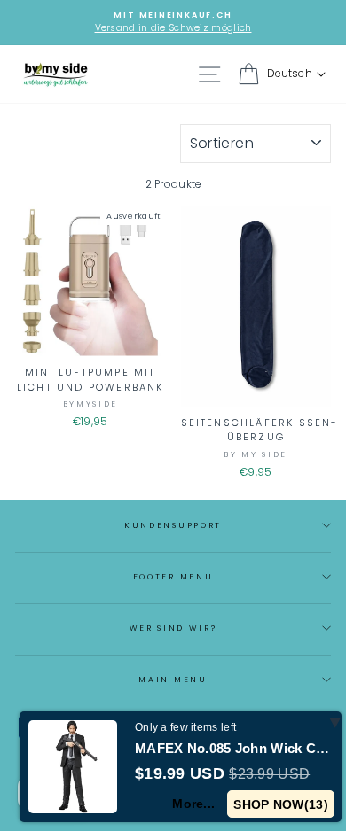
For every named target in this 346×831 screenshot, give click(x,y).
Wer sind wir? (173, 628)
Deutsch (289, 73)
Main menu (172, 679)
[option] (173, 22)
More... (193, 803)
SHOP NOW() (280, 804)
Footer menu (173, 576)
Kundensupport (173, 525)
